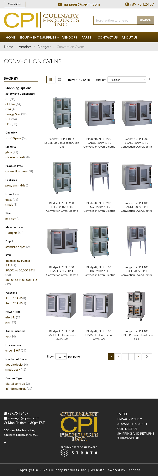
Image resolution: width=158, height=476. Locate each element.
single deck (15, 369)
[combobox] (123, 20)
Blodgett (44, 46)
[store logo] (41, 20)
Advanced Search (132, 424)
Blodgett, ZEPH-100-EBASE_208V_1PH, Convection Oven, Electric (62, 270)
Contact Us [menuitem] (108, 37)
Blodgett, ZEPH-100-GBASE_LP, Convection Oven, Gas (99, 334)
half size (12, 218)
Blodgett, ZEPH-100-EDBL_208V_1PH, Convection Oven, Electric (99, 270)
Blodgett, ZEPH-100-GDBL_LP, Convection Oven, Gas (136, 334)
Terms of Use (128, 438)
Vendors (25, 46)
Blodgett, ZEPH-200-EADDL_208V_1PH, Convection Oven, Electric (99, 142)
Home (9, 46)
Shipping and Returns (135, 433)
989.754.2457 (18, 413)
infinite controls (18, 388)
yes (10, 336)
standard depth (17, 246)
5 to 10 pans (15, 138)
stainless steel (17, 157)
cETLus (12, 104)
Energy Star (15, 114)
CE (9, 99)
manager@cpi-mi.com (23, 418)
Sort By (101, 79)
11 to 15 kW (15, 298)
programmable (17, 185)
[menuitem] (39, 37)
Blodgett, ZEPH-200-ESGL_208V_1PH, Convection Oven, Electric (99, 206)
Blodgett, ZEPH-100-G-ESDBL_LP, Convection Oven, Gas (62, 142)
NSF (10, 124)
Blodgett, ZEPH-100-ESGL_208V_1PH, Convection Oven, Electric (136, 270)
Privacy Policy (129, 419)
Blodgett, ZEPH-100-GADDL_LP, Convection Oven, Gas (62, 334)
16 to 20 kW (15, 303)
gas (10, 322)
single (10, 204)
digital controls (17, 383)
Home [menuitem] (10, 37)
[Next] (147, 356)
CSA (9, 109)
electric (12, 317)
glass (11, 152)
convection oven (18, 171)
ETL (10, 119)
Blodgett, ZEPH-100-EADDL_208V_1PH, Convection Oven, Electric (136, 206)
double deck (16, 364)
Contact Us (127, 428)
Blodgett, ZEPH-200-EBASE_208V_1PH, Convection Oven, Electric (136, 142)
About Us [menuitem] (130, 37)
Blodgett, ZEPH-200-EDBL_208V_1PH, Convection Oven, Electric (62, 206)
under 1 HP (15, 350)
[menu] (79, 37)
